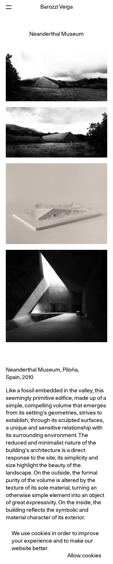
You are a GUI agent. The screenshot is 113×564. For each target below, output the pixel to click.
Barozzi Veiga (56, 7)
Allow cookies (84, 556)
